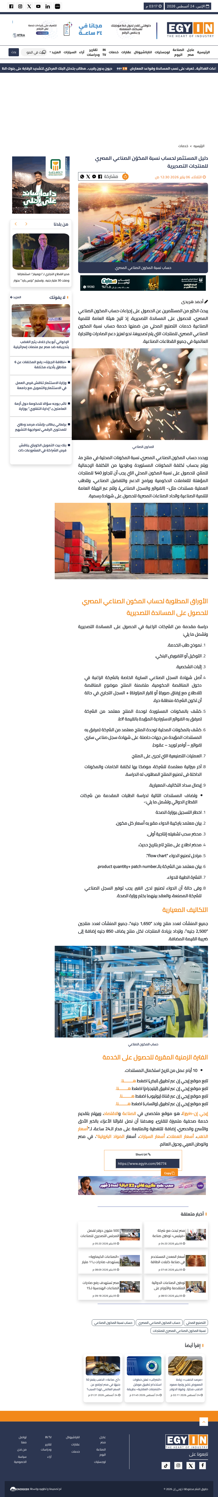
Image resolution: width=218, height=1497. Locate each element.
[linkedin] (48, 6)
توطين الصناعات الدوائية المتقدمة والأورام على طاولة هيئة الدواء (168, 1286)
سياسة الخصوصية (20, 1459)
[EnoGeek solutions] (20, 1488)
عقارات (126, 52)
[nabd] (57, 6)
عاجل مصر (190, 52)
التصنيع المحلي (196, 1323)
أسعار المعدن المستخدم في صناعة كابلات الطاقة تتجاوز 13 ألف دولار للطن (168, 1260)
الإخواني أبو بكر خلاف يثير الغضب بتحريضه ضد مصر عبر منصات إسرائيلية (41, 344)
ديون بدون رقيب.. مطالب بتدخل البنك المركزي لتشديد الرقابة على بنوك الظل (138, 68)
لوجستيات (162, 52)
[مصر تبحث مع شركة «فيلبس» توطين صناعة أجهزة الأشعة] (197, 1229)
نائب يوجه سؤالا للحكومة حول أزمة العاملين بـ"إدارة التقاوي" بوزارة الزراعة (40, 406)
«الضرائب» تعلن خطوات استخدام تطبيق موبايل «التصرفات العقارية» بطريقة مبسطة (144, 1384)
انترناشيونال (143, 52)
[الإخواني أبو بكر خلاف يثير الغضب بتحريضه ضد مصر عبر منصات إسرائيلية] (41, 320)
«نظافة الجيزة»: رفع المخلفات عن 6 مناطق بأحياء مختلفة (40, 364)
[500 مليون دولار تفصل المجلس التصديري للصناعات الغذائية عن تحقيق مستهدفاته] (131, 1229)
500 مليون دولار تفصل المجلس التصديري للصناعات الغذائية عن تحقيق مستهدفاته (99, 1234)
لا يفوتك (57, 297)
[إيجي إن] (190, 29)
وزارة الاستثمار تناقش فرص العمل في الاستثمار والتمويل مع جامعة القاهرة (41, 385)
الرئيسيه (199, 146)
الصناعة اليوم (178, 52)
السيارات (70, 52)
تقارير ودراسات (93, 52)
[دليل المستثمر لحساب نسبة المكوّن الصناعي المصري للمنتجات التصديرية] (94, 176)
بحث (13, 52)
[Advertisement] (109, 109)
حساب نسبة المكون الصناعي (113, 1323)
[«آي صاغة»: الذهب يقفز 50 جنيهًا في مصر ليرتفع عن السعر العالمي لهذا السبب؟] (103, 1366)
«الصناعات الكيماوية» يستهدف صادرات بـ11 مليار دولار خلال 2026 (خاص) (100, 1260)
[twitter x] (29, 6)
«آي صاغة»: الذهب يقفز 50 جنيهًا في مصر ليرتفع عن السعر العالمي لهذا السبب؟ (103, 1384)
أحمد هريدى (192, 301)
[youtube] (38, 6)
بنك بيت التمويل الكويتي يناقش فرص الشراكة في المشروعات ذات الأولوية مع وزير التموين (42, 448)
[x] (190, 1465)
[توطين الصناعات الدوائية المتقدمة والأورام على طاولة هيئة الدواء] (197, 1281)
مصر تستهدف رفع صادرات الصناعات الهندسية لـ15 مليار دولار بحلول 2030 (101, 1286)
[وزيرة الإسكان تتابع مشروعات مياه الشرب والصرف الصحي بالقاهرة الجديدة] (40, 251)
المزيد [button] (56, 52)
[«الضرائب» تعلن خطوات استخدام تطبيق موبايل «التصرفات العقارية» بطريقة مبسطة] (144, 1366)
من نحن (22, 1449)
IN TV (104, 52)
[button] (26, 224)
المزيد (17, 297)
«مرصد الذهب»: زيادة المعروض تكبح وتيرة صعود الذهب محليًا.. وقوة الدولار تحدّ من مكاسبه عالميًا (186, 1384)
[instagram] (20, 6)
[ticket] (166, 1465)
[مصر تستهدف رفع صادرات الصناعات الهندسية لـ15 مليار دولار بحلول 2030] (131, 1281)
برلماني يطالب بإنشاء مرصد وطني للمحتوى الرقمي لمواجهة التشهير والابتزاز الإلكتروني (40, 427)
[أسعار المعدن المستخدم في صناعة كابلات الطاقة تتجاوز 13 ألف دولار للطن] (197, 1255)
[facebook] (11, 6)
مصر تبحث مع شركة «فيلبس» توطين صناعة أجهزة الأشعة (168, 1234)
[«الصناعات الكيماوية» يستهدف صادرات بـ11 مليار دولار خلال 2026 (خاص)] (131, 1255)
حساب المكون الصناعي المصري (159, 1323)
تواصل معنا (23, 1439)
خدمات (114, 52)
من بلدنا (61, 224)
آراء (81, 52)
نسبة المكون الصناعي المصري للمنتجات (179, 1331)
